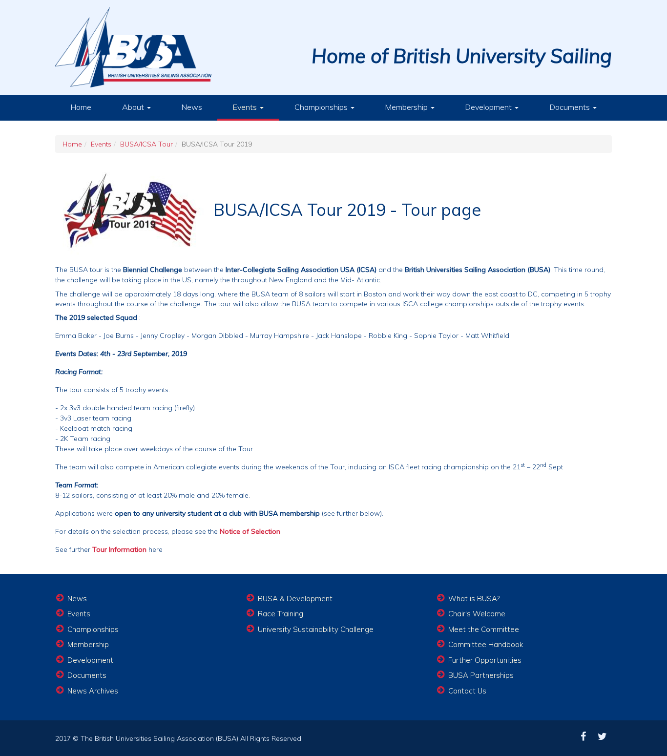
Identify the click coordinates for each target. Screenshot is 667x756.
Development (489, 107)
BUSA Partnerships (481, 675)
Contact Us (467, 690)
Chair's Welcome (476, 613)
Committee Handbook (485, 644)
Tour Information (119, 549)
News (191, 107)
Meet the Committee (483, 629)
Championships (322, 107)
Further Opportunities (484, 660)
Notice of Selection (250, 531)
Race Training (280, 613)
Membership (407, 107)
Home (80, 107)
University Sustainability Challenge (316, 629)
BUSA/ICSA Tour (146, 144)
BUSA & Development (295, 598)
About (134, 107)
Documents (570, 107)
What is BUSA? (474, 598)
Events (245, 107)
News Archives (92, 690)
